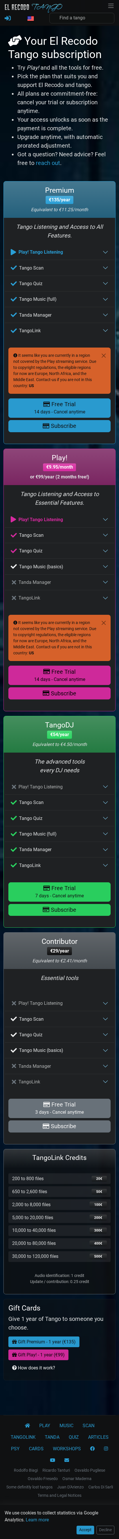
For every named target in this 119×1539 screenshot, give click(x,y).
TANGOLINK (23, 1437)
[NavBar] (110, 5)
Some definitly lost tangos (29, 1487)
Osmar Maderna (77, 1478)
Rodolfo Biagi (26, 1470)
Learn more (37, 1520)
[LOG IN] (8, 18)
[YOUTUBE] (52, 1460)
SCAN (88, 1425)
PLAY (44, 1425)
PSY (15, 1448)
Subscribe (62, 425)
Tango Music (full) (38, 299)
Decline (105, 1529)
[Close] (103, 355)
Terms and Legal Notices (59, 1495)
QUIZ (74, 1437)
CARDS (36, 1448)
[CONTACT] (67, 1460)
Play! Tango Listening (40, 252)
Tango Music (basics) (41, 566)
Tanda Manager (35, 315)
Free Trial (59, 408)
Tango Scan (31, 268)
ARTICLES (98, 1437)
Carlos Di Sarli (100, 1487)
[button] (30, 19)
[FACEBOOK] (92, 1449)
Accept (85, 1529)
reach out (48, 162)
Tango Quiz (30, 283)
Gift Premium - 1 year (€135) (46, 1342)
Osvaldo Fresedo (43, 1478)
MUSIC (66, 1425)
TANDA (52, 1437)
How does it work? (36, 1368)
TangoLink (30, 330)
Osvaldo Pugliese (90, 1470)
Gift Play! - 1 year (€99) (41, 1355)
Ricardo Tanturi (56, 1470)
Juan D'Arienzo (70, 1487)
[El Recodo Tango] (27, 1426)
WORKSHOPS (67, 1448)
